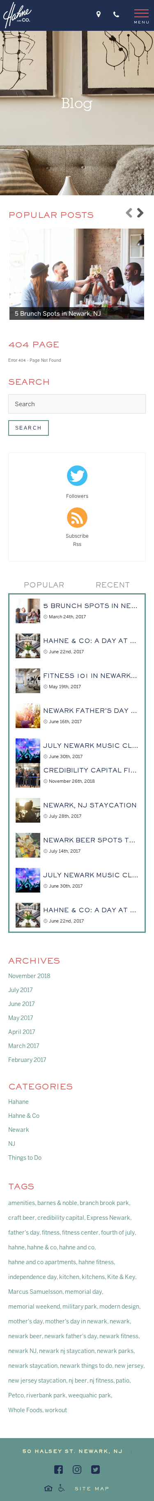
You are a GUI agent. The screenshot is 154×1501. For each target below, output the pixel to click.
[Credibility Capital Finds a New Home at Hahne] (28, 775)
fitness (51, 1232)
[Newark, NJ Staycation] (28, 810)
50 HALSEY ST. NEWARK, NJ (73, 1452)
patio (122, 1380)
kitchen (69, 1277)
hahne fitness (96, 1262)
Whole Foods (25, 1410)
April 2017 (21, 1032)
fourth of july (118, 1232)
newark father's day (70, 1336)
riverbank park (46, 1395)
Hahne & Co (23, 1115)
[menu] (141, 16)
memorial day (83, 1291)
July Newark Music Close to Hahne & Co (90, 746)
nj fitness (101, 1380)
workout (56, 1410)
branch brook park (104, 1203)
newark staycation (32, 1365)
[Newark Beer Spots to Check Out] (28, 845)
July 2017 (20, 990)
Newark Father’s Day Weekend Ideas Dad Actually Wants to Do (90, 711)
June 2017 (21, 1004)
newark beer (25, 1336)
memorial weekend (34, 1306)
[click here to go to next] (140, 210)
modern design (119, 1306)
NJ (11, 1143)
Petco (16, 1395)
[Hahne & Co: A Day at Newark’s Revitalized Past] (28, 646)
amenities (21, 1203)
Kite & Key (121, 1277)
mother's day (25, 1321)
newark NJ (22, 1351)
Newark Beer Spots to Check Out (90, 841)
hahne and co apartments (42, 1262)
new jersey (129, 1365)
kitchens (93, 1277)
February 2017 (27, 1060)
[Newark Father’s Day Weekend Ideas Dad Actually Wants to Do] (28, 715)
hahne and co (76, 1247)
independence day (32, 1277)
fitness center (80, 1232)
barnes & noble (57, 1203)
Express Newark (108, 1217)
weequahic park (89, 1395)
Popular (43, 586)
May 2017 (20, 1018)
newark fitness (118, 1336)
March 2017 (23, 1046)
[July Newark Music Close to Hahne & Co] (28, 750)
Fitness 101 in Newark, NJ (90, 676)
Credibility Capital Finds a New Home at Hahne (90, 771)
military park (79, 1306)
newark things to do (86, 1365)
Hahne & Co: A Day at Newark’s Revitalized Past (90, 641)
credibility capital (60, 1217)
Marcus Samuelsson (35, 1291)
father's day (23, 1232)
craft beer (21, 1217)
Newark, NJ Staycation (90, 806)
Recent (112, 586)
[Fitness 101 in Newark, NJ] (28, 680)
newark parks (115, 1351)
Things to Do (24, 1157)
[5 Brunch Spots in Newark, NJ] (78, 274)
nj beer (78, 1380)
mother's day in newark (76, 1321)
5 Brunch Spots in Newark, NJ (58, 313)
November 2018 (29, 976)
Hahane (18, 1102)
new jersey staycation (37, 1380)
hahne (16, 1247)
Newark (18, 1129)
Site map (92, 1489)
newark (120, 1321)
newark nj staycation (66, 1351)
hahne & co (42, 1247)
